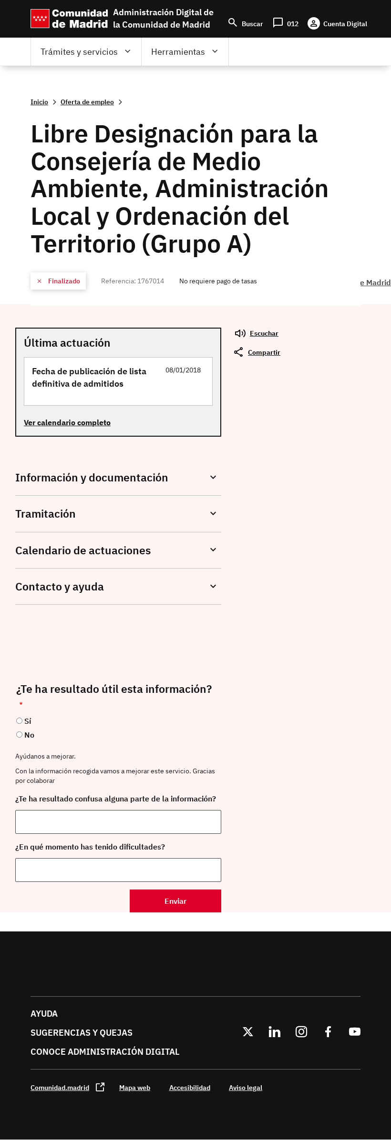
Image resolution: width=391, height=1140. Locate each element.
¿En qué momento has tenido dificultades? (90, 846)
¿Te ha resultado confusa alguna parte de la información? (115, 798)
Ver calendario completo (67, 422)
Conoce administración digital (105, 1051)
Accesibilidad (189, 1087)
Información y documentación (91, 477)
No (29, 735)
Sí (27, 721)
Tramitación (45, 513)
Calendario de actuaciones (83, 550)
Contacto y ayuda (59, 586)
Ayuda (44, 1013)
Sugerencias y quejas (82, 1032)
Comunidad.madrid (60, 1087)
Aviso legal (245, 1087)
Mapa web (134, 1087)
